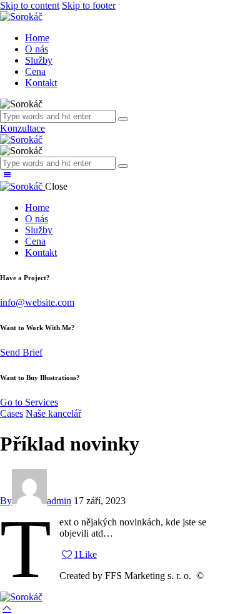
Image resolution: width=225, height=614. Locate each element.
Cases (11, 413)
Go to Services (29, 402)
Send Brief (21, 352)
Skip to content (29, 5)
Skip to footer (89, 5)
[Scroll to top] (7, 608)
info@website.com (37, 302)
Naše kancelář (53, 413)
